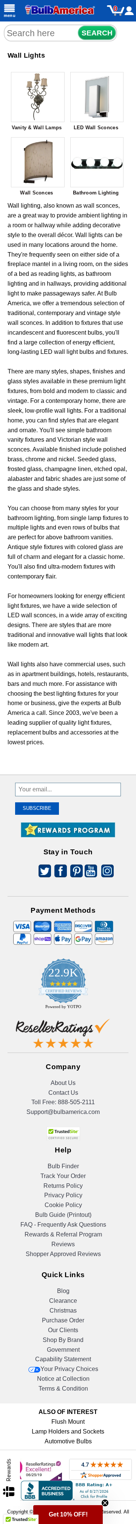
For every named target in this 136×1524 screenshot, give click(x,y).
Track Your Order (63, 1176)
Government (63, 1350)
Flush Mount (68, 1421)
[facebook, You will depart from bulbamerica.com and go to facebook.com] (59, 872)
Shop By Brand (63, 1340)
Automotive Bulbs (68, 1441)
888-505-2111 (76, 1102)
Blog (63, 1291)
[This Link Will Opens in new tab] (63, 1035)
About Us (63, 1083)
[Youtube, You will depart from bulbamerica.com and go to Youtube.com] (90, 872)
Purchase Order (63, 1320)
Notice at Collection (63, 1379)
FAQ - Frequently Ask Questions (63, 1224)
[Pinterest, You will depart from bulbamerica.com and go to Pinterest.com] (74, 872)
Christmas (63, 1310)
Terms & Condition (63, 1388)
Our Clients (63, 1330)
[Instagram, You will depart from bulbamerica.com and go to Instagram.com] (106, 872)
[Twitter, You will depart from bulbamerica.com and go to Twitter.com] (43, 872)
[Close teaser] (105, 1503)
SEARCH (97, 33)
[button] (68, 1514)
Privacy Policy (63, 1195)
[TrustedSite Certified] (63, 1134)
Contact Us (63, 1092)
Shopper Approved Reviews (63, 1254)
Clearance (63, 1301)
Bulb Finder (63, 1166)
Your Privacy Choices (69, 1369)
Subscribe (37, 808)
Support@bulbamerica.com (63, 1112)
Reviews (63, 1244)
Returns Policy (63, 1186)
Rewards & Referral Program (63, 1234)
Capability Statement (63, 1359)
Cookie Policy (63, 1205)
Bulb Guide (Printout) (63, 1215)
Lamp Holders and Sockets (68, 1431)
